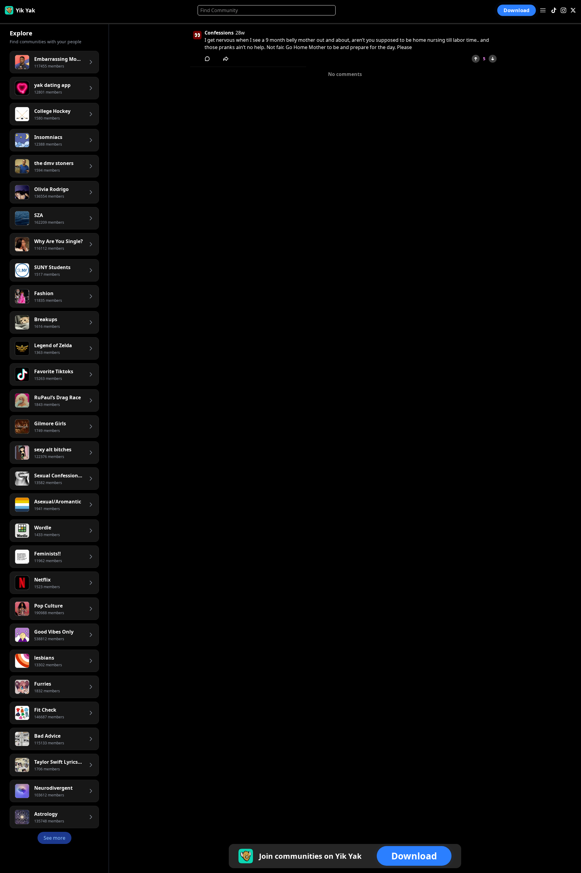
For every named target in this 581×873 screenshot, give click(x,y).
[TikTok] (554, 10)
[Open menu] (543, 10)
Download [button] (516, 10)
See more (54, 838)
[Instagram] (563, 10)
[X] (573, 10)
